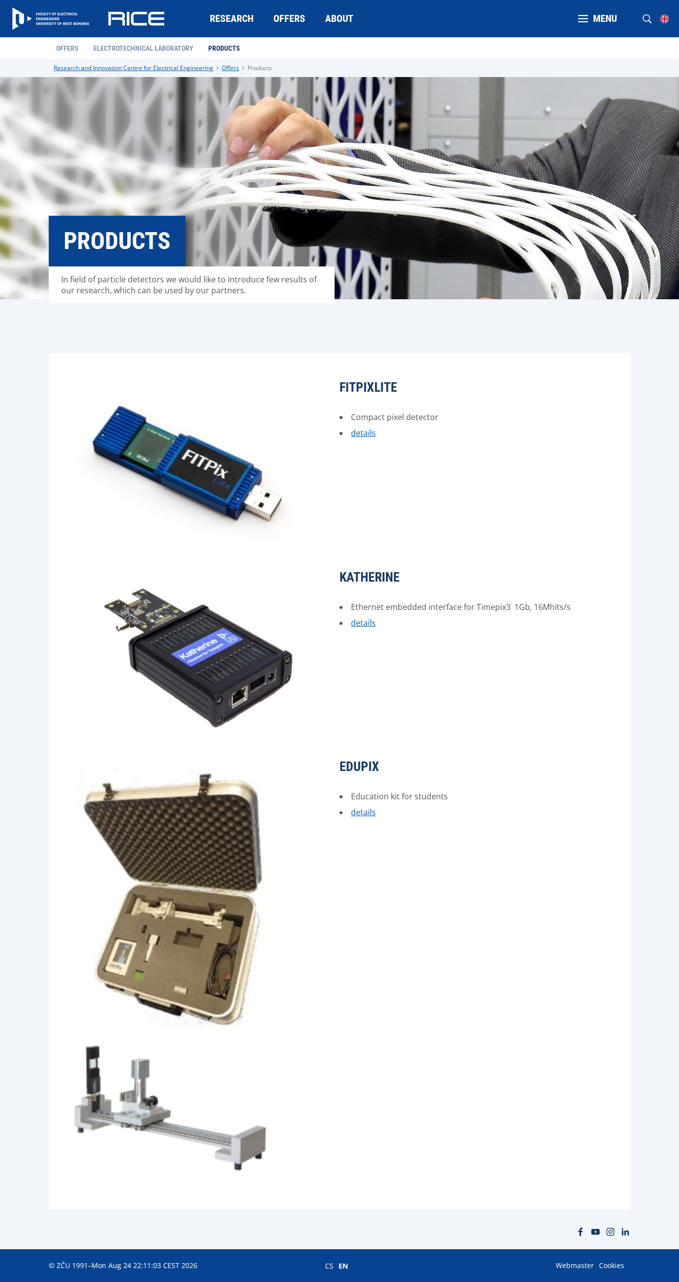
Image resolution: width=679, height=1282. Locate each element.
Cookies (611, 1265)
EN (343, 1265)
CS (329, 1265)
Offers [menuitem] (289, 18)
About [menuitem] (339, 18)
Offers (230, 68)
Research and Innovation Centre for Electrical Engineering (133, 68)
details (363, 432)
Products (260, 68)
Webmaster (575, 1265)
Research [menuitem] (232, 18)
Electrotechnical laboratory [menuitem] (143, 48)
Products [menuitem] (224, 48)
